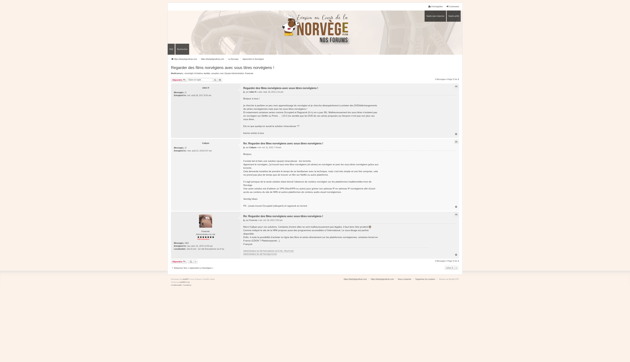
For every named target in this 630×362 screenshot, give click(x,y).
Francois (249, 73)
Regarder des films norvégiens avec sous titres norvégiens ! (222, 67)
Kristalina (198, 73)
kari (222, 73)
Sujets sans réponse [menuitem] (435, 16)
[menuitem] (176, 285)
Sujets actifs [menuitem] (453, 16)
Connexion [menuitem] (454, 6)
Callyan (205, 143)
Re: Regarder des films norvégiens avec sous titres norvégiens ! (283, 143)
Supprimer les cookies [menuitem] (425, 279)
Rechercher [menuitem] (182, 49)
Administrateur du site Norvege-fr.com (260, 254)
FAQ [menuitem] (171, 49)
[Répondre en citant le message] (456, 86)
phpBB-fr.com (185, 282)
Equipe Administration (234, 73)
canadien (215, 73)
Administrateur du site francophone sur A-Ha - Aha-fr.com (268, 251)
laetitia (207, 73)
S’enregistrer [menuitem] (437, 6)
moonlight (189, 73)
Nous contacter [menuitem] (404, 279)
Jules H (205, 88)
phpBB (185, 279)
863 (187, 243)
